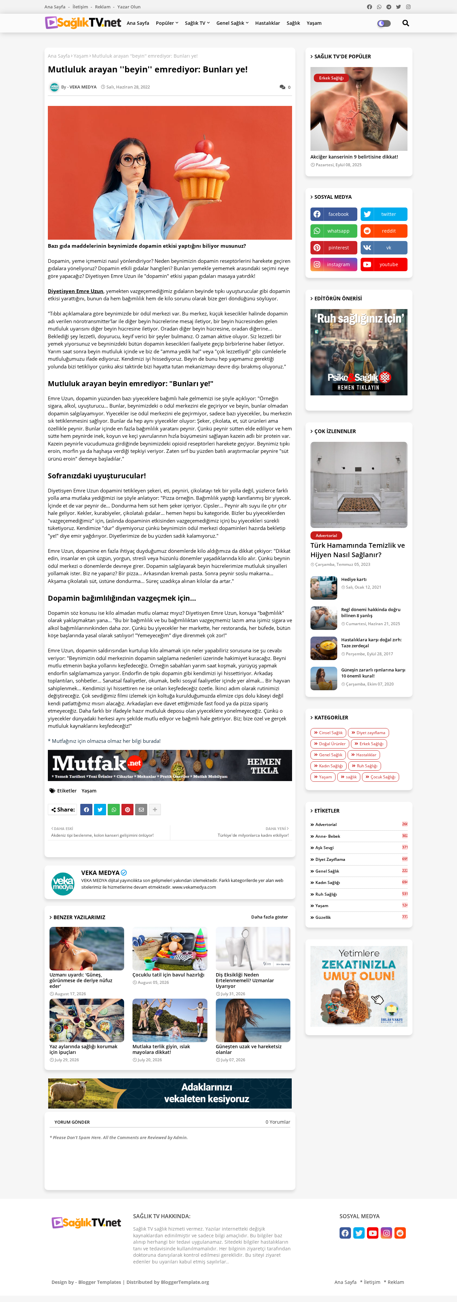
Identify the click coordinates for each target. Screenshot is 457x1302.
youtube (389, 264)
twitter (388, 214)
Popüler (165, 23)
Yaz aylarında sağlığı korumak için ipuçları (83, 1049)
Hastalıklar (267, 23)
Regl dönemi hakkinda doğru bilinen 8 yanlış (370, 612)
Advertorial (361, 824)
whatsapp (339, 231)
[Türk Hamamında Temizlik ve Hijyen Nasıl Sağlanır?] (358, 485)
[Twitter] (100, 809)
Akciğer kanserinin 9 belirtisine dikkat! (354, 157)
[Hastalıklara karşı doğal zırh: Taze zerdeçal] (323, 648)
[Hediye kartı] (323, 588)
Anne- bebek (361, 836)
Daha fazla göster (269, 917)
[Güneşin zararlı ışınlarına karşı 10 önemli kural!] (323, 678)
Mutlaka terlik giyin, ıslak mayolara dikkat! (161, 1049)
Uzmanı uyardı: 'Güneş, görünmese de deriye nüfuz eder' (81, 980)
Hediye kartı (354, 579)
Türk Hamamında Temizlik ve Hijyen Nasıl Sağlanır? (357, 550)
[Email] (141, 809)
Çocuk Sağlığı (383, 777)
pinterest (339, 247)
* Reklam (394, 1282)
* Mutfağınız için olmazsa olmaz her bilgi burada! (104, 740)
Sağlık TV (195, 23)
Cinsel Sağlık (331, 732)
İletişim (81, 7)
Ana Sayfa (55, 7)
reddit (389, 231)
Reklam (103, 7)
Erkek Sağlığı (371, 744)
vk (388, 247)
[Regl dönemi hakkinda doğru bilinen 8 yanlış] (323, 618)
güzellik (361, 917)
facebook (339, 214)
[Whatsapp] (114, 809)
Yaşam (314, 23)
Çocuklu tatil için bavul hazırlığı (168, 975)
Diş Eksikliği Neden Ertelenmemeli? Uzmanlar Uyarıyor (245, 980)
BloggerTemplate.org (185, 1282)
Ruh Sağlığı (367, 766)
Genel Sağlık (230, 23)
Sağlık (293, 23)
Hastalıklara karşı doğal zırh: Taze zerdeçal (371, 643)
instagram (338, 264)
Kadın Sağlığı (331, 766)
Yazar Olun (129, 7)
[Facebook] (86, 809)
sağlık (351, 777)
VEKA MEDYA (100, 873)
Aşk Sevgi (361, 847)
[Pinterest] (127, 809)
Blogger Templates (99, 1282)
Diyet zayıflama (371, 732)
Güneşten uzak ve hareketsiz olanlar (249, 1049)
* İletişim (370, 1282)
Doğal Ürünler (332, 744)
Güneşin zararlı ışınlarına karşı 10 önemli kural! (373, 673)
